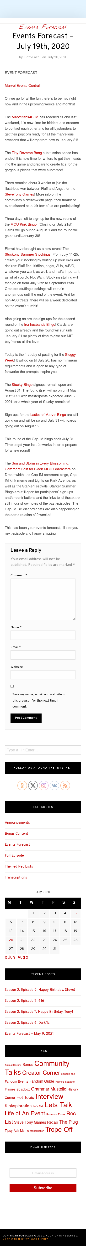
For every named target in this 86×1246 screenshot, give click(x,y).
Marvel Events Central (22, 85)
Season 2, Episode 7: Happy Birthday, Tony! (39, 1012)
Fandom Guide (41, 1081)
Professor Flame (55, 1114)
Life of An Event (25, 1113)
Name (16, 628)
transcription (37, 1130)
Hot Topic (25, 1097)
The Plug (68, 1121)
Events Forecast (43, 27)
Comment (19, 576)
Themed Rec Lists (19, 866)
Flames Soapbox (17, 1089)
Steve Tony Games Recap (36, 1122)
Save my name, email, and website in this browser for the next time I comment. (38, 700)
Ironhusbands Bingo (39, 324)
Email (16, 647)
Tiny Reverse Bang (27, 152)
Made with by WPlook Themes (25, 1239)
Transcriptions (16, 877)
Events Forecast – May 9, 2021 (29, 1034)
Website (17, 667)
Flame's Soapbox (65, 1081)
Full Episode (14, 855)
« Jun (10, 957)
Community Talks (37, 1067)
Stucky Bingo (22, 384)
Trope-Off (59, 1129)
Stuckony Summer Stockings (28, 254)
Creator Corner (41, 1072)
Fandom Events (16, 1081)
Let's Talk (38, 1106)
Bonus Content (16, 834)
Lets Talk (58, 1104)
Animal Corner (13, 1065)
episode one (68, 1073)
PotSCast (31, 57)
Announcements (17, 823)
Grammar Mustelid (48, 1089)
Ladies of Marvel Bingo (48, 414)
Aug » (22, 957)
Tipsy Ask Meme (17, 1130)
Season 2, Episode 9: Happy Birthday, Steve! (40, 990)
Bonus (27, 1064)
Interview (49, 1096)
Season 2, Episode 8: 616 (24, 1001)
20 (11, 940)
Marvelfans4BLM (25, 116)
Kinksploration (18, 1105)
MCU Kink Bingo (24, 224)
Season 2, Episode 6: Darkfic (27, 1023)
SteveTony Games (19, 193)
